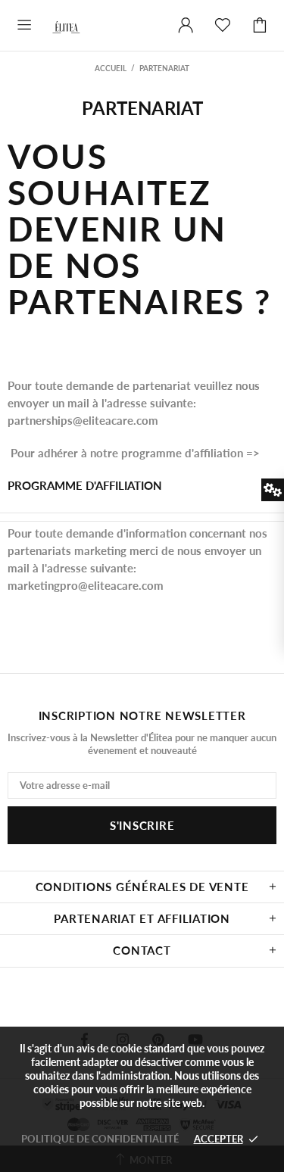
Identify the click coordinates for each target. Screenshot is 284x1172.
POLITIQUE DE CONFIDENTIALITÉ (100, 1139)
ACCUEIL (110, 68)
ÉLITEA (72, 25)
